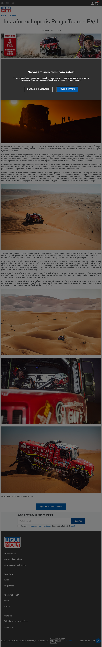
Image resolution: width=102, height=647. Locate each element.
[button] (67, 89)
